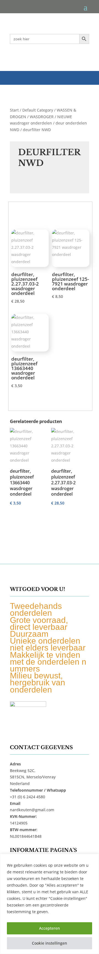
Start (14, 110)
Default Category (37, 110)
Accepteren (49, 928)
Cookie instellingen (49, 943)
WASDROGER (42, 116)
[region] (49, 904)
